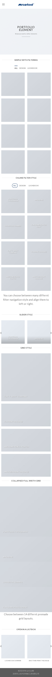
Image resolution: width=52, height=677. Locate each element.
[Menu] (3, 4)
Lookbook (32, 68)
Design (22, 68)
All (16, 68)
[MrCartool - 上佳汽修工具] (26, 4)
